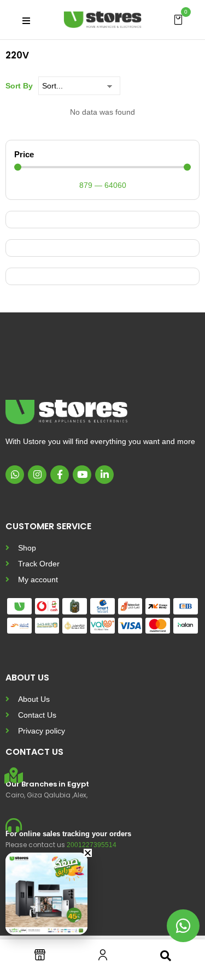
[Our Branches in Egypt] (13, 775)
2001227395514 (91, 845)
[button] (178, 19)
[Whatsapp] (14, 474)
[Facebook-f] (59, 474)
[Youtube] (82, 474)
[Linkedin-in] (104, 474)
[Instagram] (37, 474)
